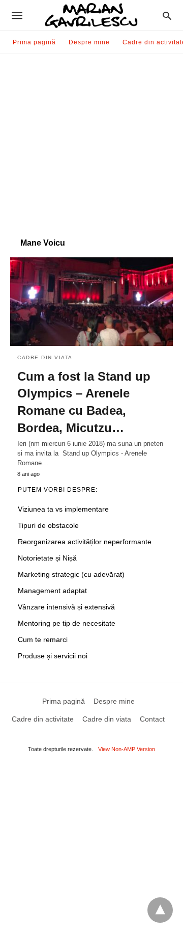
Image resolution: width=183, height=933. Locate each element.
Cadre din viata (45, 357)
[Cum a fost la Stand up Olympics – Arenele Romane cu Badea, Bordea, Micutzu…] (91, 301)
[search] (167, 15)
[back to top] (160, 910)
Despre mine (89, 42)
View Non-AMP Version (126, 749)
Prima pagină (34, 42)
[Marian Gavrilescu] (91, 15)
